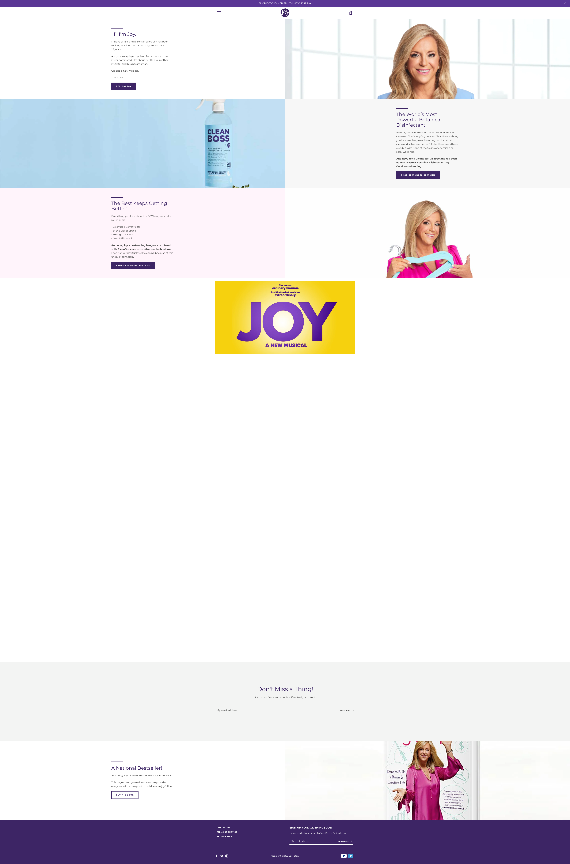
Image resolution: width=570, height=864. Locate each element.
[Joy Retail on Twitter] (221, 855)
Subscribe (345, 710)
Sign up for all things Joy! (310, 827)
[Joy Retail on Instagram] (226, 855)
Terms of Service (227, 832)
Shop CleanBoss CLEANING (418, 175)
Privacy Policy (226, 836)
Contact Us (223, 827)
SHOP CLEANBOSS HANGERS (133, 265)
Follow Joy (123, 86)
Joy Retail (293, 856)
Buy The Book (125, 795)
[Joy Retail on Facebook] (216, 855)
